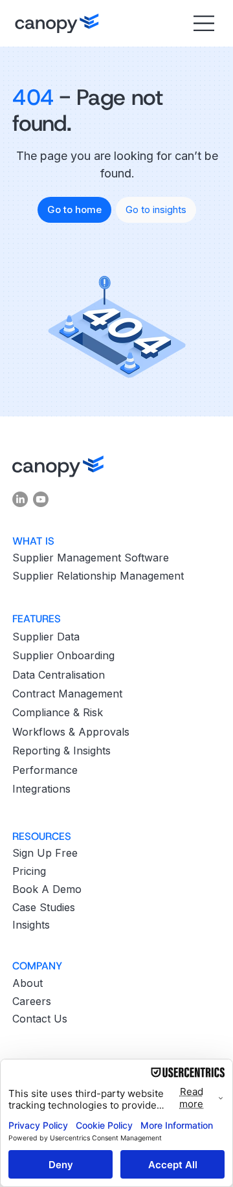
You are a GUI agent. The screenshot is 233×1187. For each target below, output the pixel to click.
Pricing (29, 871)
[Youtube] (41, 499)
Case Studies (43, 907)
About (27, 983)
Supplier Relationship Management (98, 575)
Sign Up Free (45, 852)
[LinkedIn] (20, 499)
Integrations (41, 788)
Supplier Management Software (90, 557)
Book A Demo (47, 889)
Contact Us (39, 1018)
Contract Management (67, 693)
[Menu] (202, 23)
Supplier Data (46, 636)
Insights (31, 924)
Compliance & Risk (57, 712)
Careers (31, 1001)
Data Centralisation (58, 674)
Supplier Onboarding (63, 655)
